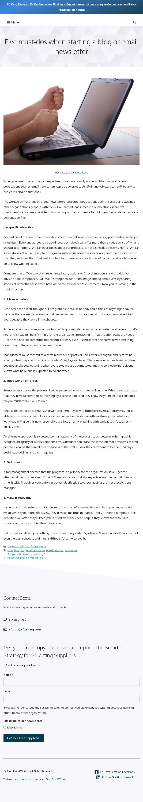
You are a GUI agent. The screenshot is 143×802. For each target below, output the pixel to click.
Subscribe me (14, 727)
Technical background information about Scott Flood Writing (34, 779)
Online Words (38, 546)
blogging (19, 550)
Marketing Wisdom (18, 546)
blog (10, 550)
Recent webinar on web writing (25, 557)
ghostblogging (54, 550)
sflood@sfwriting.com (25, 629)
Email (8, 691)
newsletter (71, 550)
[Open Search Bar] (134, 22)
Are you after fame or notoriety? (26, 554)
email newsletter (35, 550)
